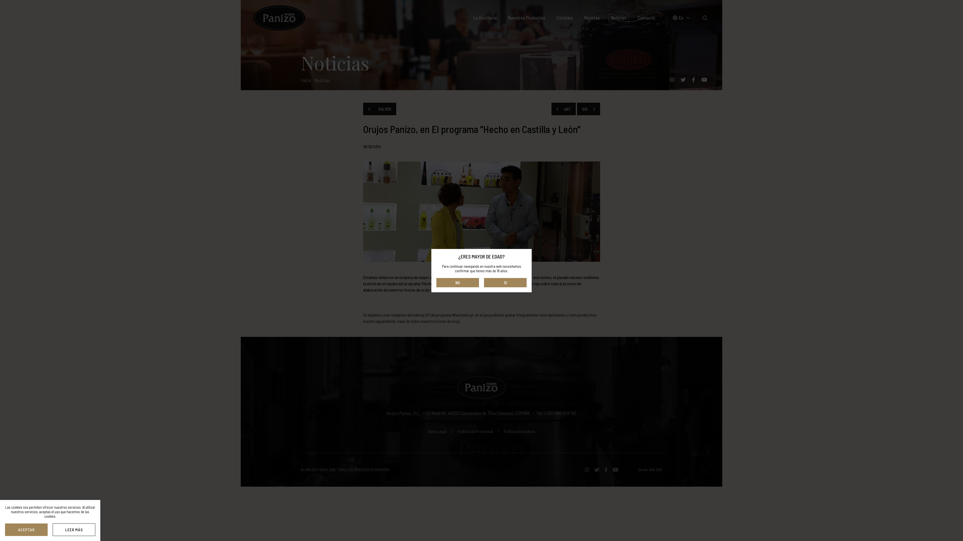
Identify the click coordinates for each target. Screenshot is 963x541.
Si (505, 282)
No (457, 282)
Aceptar (26, 529)
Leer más (74, 529)
